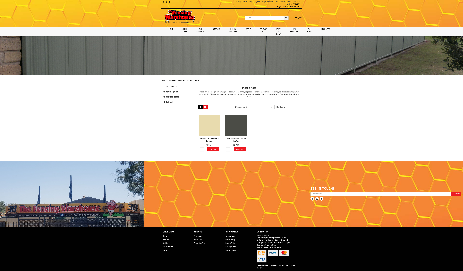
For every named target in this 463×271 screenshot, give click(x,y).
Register (285, 7)
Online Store (184, 30)
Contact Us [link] (166, 250)
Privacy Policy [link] (230, 240)
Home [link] (165, 236)
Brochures (325, 29)
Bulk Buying (309, 30)
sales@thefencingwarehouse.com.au (274, 238)
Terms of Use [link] (230, 236)
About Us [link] (166, 240)
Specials (216, 29)
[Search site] (286, 18)
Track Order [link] (198, 240)
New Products (294, 30)
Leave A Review (278, 31)
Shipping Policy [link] (230, 250)
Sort (270, 107)
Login (279, 7)
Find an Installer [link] (168, 247)
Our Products (200, 30)
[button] (295, 7)
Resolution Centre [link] (200, 243)
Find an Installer (233, 30)
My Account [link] (198, 236)
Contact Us (263, 30)
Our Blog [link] (165, 243)
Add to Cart (213, 149)
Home (171, 29)
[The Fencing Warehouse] (180, 14)
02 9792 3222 (295, 4)
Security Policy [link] (230, 247)
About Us (248, 30)
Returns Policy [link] (230, 243)
